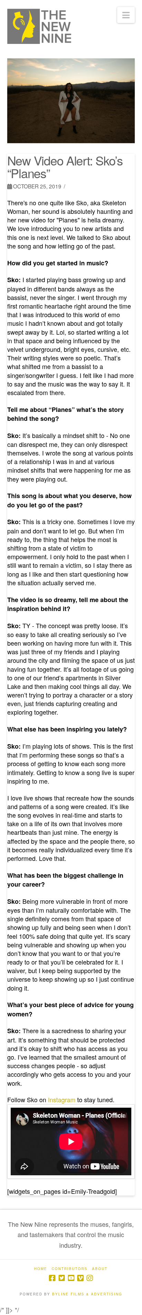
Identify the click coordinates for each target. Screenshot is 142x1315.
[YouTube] (71, 1278)
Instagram (61, 1099)
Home (40, 1269)
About (100, 1269)
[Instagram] (90, 1278)
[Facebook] (52, 1278)
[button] (126, 15)
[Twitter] (62, 1278)
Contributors (70, 1269)
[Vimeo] (80, 1278)
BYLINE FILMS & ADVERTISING (87, 1294)
